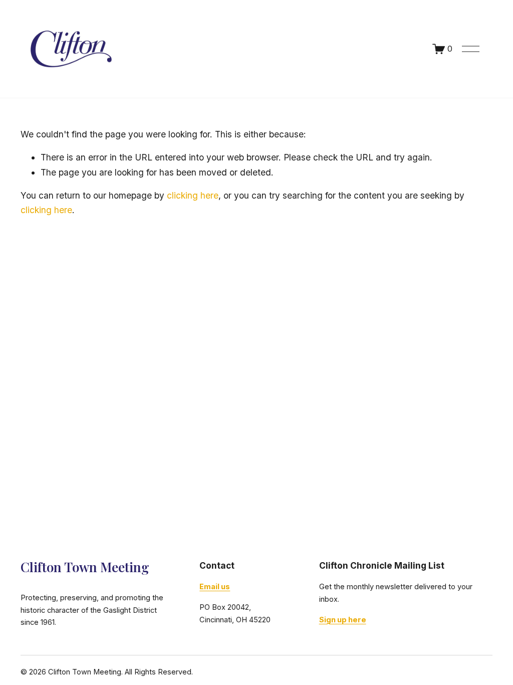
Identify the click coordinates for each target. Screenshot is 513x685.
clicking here (192, 195)
